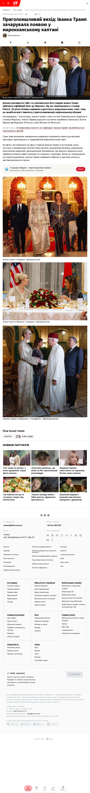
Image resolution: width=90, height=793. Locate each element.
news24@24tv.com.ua (13, 525)
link (48, 535)
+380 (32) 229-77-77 (20, 711)
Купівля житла (12, 651)
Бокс (36, 648)
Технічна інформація (39, 568)
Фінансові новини (14, 624)
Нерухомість (13, 644)
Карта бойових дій (42, 589)
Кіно (37, 615)
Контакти (63, 547)
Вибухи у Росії (40, 602)
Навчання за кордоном (71, 633)
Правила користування (12, 570)
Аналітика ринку (13, 648)
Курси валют (12, 621)
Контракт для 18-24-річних (72, 598)
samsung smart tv (52, 724)
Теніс (37, 654)
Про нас (6, 547)
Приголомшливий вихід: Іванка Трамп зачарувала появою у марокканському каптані (55, 10)
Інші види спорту (41, 660)
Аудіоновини (12, 599)
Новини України (13, 589)
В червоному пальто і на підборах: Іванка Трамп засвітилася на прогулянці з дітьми (43, 129)
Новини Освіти (68, 615)
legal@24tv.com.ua (33, 714)
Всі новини (12, 583)
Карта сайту (64, 562)
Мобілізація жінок (69, 595)
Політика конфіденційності (42, 547)
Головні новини (13, 586)
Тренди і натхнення (14, 654)
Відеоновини (12, 595)
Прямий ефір (12, 592)
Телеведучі (7, 562)
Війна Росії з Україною (45, 583)
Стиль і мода (17, 10)
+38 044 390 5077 (54, 525)
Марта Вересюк (14, 35)
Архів (62, 558)
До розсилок (74, 674)
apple (25, 724)
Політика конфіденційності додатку (45, 556)
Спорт (37, 644)
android (12, 724)
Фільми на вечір (41, 624)
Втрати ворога (40, 605)
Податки (10, 633)
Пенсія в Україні (13, 637)
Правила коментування (40, 564)
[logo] (15, 3)
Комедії (37, 628)
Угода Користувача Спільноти (42, 560)
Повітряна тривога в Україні (45, 595)
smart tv (39, 724)
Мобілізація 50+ (68, 592)
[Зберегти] (79, 42)
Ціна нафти (11, 618)
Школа (64, 624)
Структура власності (67, 554)
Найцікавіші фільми (42, 618)
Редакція (7, 551)
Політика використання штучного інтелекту (44, 551)
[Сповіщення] (87, 3)
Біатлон (38, 657)
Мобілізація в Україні (72, 583)
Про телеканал (9, 558)
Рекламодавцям (9, 566)
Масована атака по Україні (45, 599)
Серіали (38, 631)
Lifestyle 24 (7, 10)
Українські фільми (42, 621)
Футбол (37, 651)
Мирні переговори (42, 592)
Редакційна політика (11, 554)
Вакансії (63, 551)
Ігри (61, 566)
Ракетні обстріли (41, 586)
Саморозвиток (67, 630)
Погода (10, 602)
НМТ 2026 (65, 627)
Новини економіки (15, 615)
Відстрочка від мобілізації (72, 601)
